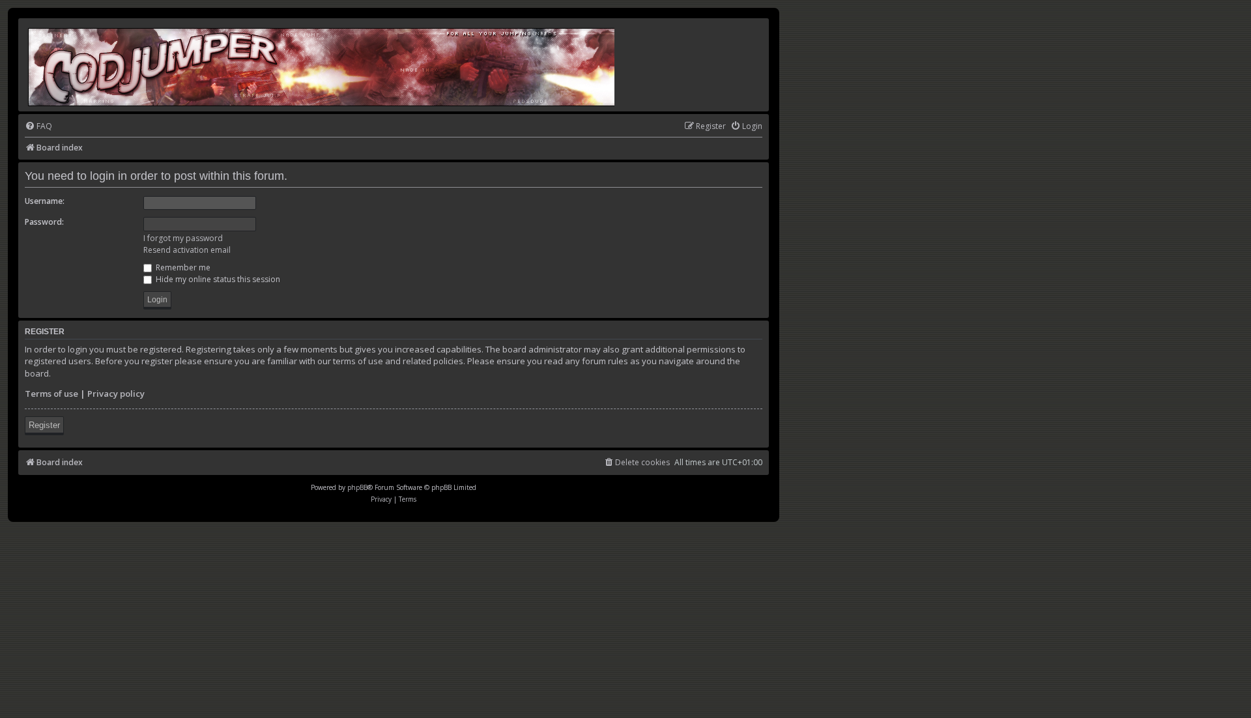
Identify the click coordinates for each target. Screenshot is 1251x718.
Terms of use (51, 393)
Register (44, 425)
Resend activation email (187, 250)
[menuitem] (38, 127)
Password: (44, 221)
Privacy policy (116, 393)
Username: (45, 201)
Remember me (182, 267)
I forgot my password (183, 238)
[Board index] (322, 65)
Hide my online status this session (217, 279)
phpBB (357, 487)
